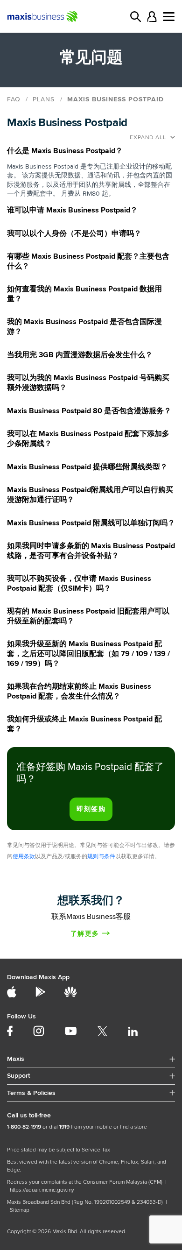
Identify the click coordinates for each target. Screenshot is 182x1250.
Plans (44, 99)
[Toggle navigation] (169, 16)
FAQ (14, 99)
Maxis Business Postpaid (115, 99)
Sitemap (19, 1210)
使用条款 (24, 856)
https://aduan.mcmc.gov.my (42, 1190)
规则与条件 (101, 856)
